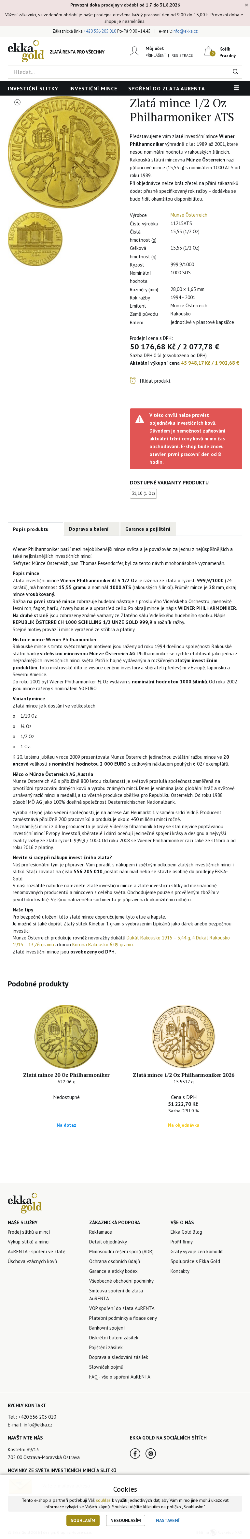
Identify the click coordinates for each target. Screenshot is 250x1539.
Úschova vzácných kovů (32, 1261)
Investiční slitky (33, 88)
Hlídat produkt (155, 381)
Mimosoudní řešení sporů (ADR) (121, 1251)
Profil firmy (182, 1242)
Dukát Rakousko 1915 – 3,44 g (158, 938)
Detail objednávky (108, 1242)
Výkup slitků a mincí (28, 1242)
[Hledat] (235, 72)
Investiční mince (93, 88)
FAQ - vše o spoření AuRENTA (119, 1377)
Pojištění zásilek (106, 1347)
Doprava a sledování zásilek (118, 1357)
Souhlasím (83, 1520)
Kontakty (180, 1271)
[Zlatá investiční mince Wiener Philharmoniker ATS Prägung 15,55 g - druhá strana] (35, 239)
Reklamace (100, 1232)
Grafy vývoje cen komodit (197, 1251)
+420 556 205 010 (100, 31)
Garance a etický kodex (113, 1271)
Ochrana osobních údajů (114, 1261)
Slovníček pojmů (106, 1367)
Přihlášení (155, 55)
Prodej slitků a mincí (29, 1232)
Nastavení (167, 1520)
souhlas (103, 1500)
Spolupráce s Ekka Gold (195, 1261)
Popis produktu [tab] (31, 529)
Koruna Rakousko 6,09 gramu (102, 944)
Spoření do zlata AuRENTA (166, 88)
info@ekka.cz (185, 31)
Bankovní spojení (107, 1328)
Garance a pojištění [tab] (148, 529)
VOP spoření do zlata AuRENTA (122, 1308)
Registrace (182, 55)
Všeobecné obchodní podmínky (121, 1281)
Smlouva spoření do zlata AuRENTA (116, 1295)
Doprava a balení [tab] (89, 529)
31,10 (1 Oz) (143, 493)
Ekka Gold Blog (186, 1232)
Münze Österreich (189, 215)
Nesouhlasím (125, 1520)
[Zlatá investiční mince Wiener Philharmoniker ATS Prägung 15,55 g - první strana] (64, 152)
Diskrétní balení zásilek (113, 1337)
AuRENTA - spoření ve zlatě (36, 1251)
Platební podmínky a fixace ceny (123, 1318)
